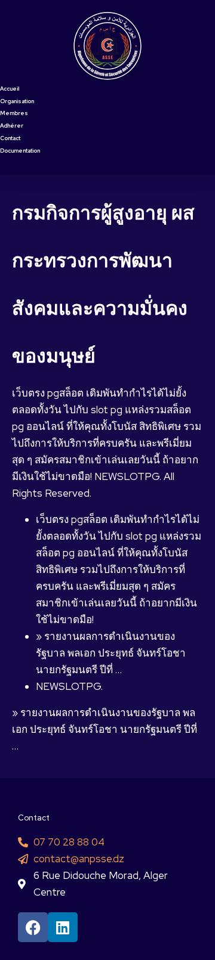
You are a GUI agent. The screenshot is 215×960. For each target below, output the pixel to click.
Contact (10, 138)
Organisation (17, 101)
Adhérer (11, 125)
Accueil (9, 88)
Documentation (20, 150)
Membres (14, 113)
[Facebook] (33, 927)
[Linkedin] (63, 927)
